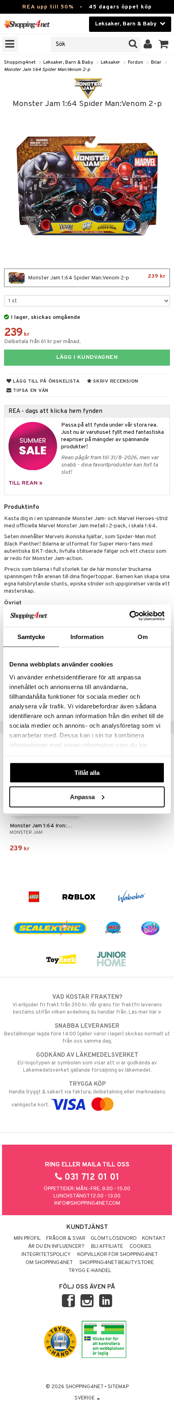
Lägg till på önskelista (46, 381)
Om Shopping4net (49, 1263)
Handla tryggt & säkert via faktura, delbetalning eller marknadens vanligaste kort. (87, 1094)
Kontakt (154, 1238)
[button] (163, 44)
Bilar (156, 62)
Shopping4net (20, 62)
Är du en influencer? (56, 1246)
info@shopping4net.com (87, 1203)
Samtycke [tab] (31, 636)
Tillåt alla (87, 772)
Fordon (135, 62)
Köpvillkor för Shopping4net (117, 1254)
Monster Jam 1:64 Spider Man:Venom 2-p (47, 70)
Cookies (140, 1246)
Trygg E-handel (89, 1271)
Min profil (27, 1238)
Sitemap (118, 1387)
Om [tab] (143, 636)
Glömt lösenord (114, 1238)
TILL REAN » (25, 483)
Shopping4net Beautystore (116, 1263)
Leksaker (110, 62)
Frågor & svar (65, 1238)
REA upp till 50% (48, 7)
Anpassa (82, 796)
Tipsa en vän (30, 390)
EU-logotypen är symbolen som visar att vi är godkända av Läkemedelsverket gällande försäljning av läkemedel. (87, 1063)
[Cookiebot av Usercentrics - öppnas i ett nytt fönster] (129, 615)
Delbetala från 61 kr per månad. (42, 341)
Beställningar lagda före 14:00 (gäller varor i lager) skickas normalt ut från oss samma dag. (87, 1033)
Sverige (85, 1398)
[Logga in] (147, 44)
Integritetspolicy (46, 1254)
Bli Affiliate (107, 1246)
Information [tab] (87, 636)
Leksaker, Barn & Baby (68, 62)
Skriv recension (115, 381)
